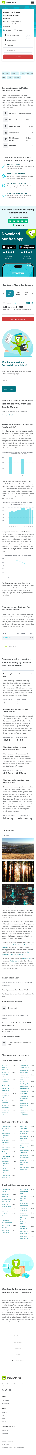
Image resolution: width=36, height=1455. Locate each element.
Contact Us (5, 1430)
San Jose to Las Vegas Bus (5, 1112)
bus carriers (26, 958)
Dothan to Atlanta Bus (23, 1127)
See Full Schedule (18, 319)
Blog (3, 1415)
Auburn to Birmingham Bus (5, 1170)
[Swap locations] (28, 37)
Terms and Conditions (7, 1441)
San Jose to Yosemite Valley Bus (5, 1067)
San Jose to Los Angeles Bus (24, 1098)
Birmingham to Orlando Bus (24, 1132)
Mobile (18, 1354)
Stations (17, 77)
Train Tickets (5, 1403)
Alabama (18, 1348)
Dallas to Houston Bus (24, 1214)
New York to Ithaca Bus (5, 1210)
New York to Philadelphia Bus (24, 1191)
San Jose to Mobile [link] (18, 1361)
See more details (7, 415)
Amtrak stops (14, 961)
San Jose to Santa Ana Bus (24, 1087)
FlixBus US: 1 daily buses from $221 (14, 411)
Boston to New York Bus (6, 1190)
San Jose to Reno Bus (5, 1080)
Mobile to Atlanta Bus (5, 1153)
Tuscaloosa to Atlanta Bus (6, 1148)
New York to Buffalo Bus (5, 1231)
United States (18, 1342)
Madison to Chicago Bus (24, 1227)
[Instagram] (3, 1390)
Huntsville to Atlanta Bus (24, 1137)
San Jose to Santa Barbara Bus (6, 1095)
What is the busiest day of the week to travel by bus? (16, 781)
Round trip (20, 30)
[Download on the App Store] (9, 247)
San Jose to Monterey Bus (6, 1085)
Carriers (30, 73)
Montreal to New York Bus (24, 1237)
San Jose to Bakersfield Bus (5, 1074)
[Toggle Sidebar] (32, 3)
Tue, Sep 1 (10, 45)
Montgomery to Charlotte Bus (5, 1142)
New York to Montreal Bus (24, 1232)
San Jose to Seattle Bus (24, 1092)
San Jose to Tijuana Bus (5, 1106)
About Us (4, 1412)
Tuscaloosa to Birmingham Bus (6, 1135)
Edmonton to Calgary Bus (24, 1204)
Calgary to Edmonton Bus (6, 1205)
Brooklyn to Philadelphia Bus (7, 1221)
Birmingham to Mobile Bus (6, 1157)
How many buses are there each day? (15, 675)
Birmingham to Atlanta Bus (24, 1151)
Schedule (5, 73)
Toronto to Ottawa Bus (24, 1209)
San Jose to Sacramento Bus (24, 1105)
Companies (5, 1433)
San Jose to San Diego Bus (25, 1083)
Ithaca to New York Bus (6, 1226)
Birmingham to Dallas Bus (24, 1168)
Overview (14, 73)
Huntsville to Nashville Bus (24, 1156)
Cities (10, 77)
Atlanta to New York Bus (23, 1198)
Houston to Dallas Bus (5, 1195)
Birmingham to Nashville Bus (6, 1176)
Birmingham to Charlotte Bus (24, 1142)
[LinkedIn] (10, 1390)
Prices (22, 73)
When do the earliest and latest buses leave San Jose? (14, 748)
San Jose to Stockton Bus (24, 1066)
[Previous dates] (4, 293)
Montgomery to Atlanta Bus (24, 1147)
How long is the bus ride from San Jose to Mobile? (15, 710)
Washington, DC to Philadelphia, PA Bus (24, 1221)
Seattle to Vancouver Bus (5, 1216)
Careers (4, 1422)
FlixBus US (7, 638)
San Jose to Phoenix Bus (5, 1089)
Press (3, 1418)
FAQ (4, 77)
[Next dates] (32, 293)
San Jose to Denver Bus (24, 1071)
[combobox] (18, 35)
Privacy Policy (5, 1444)
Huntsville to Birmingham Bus (5, 1163)
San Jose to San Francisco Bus (24, 1077)
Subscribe (8, 389)
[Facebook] (6, 1390)
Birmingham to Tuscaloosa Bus (6, 1128)
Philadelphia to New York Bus (6, 1200)
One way (9, 30)
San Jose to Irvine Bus (5, 1101)
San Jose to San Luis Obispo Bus (24, 1112)
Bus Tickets (18, 1336)
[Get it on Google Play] (27, 247)
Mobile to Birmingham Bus (24, 1162)
